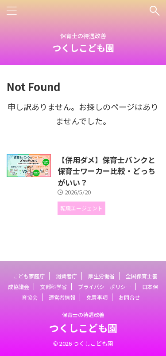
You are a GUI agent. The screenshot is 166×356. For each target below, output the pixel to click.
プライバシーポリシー (104, 286)
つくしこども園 (83, 47)
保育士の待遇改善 (83, 314)
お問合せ (129, 297)
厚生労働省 (101, 276)
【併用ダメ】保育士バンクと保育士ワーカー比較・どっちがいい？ (106, 171)
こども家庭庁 (29, 276)
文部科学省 (53, 286)
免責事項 (97, 297)
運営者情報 (62, 297)
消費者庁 (66, 276)
